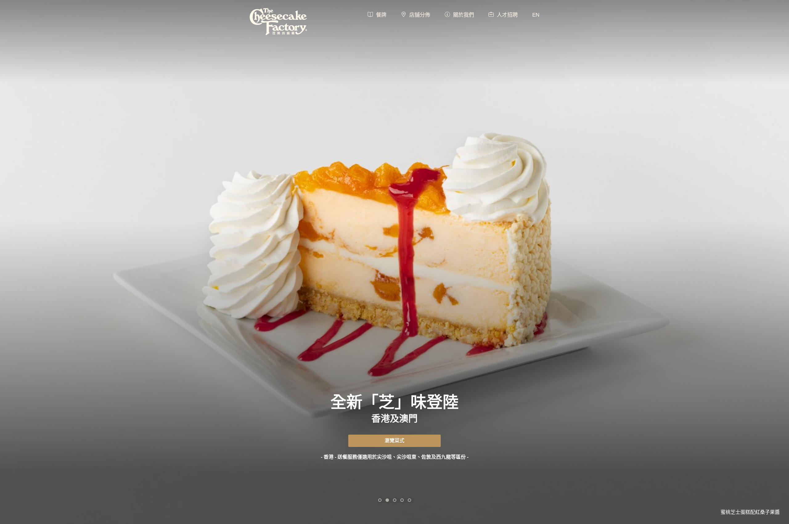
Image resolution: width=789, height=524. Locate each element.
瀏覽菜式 (394, 440)
